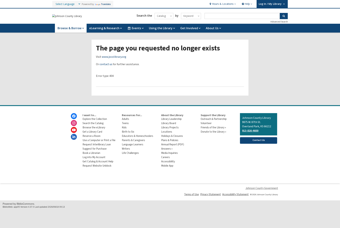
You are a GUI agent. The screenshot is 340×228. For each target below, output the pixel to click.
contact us (106, 64)
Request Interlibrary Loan (97, 144)
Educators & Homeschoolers (137, 136)
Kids (124, 127)
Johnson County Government (261, 188)
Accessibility (168, 161)
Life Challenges (130, 153)
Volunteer (206, 123)
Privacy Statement (210, 194)
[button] (222, 4)
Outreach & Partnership (214, 119)
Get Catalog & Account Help (98, 161)
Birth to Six (128, 132)
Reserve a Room (91, 136)
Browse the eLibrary (94, 127)
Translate (106, 4)
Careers (165, 157)
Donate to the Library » (213, 132)
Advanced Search (279, 21)
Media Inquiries (169, 153)
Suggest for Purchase (95, 149)
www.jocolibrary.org (114, 57)
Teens (125, 123)
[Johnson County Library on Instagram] (74, 123)
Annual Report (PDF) (172, 144)
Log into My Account (94, 157)
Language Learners (132, 144)
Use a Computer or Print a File (99, 140)
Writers (126, 149)
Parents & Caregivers (133, 140)
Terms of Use (191, 194)
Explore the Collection (95, 119)
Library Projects (170, 127)
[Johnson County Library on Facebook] (74, 116)
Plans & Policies (169, 140)
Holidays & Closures (172, 136)
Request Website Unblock (97, 166)
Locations (166, 132)
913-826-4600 (250, 131)
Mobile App (167, 166)
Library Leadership (171, 119)
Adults (125, 119)
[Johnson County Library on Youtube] (74, 130)
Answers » (166, 149)
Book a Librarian (91, 153)
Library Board (168, 123)
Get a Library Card (92, 132)
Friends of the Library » (213, 127)
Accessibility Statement (235, 194)
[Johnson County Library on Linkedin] (74, 137)
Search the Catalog (93, 123)
